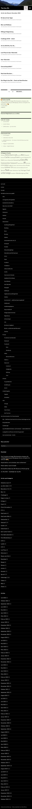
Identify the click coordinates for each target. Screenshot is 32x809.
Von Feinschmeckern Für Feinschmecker (10, 416)
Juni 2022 (3, 665)
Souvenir (26, 167)
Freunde (22, 157)
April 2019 (4, 781)
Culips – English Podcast (8, 146)
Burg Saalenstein (6, 422)
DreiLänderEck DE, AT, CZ (10, 240)
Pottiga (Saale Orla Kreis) (9, 312)
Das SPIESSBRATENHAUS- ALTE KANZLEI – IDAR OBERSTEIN (17, 428)
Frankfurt (6, 262)
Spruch (3, 170)
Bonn (5, 231)
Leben (6, 165)
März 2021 (4, 710)
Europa (4, 334)
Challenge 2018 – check (8, 38)
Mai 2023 (3, 643)
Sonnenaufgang (20, 167)
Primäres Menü (30, 8)
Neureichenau (19, 165)
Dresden (6, 246)
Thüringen (23, 170)
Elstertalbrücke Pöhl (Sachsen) (11, 253)
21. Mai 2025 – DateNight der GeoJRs (11, 471)
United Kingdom (6, 391)
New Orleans (7, 410)
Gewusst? (13, 163)
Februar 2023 (4, 652)
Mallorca (6, 359)
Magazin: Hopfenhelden (8, 143)
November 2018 (5, 796)
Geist (2, 160)
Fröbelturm (6, 265)
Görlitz (5, 271)
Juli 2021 (3, 698)
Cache (7, 157)
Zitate (2, 586)
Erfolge (3, 501)
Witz (2, 583)
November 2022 (5, 662)
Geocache (10, 160)
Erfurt (5, 256)
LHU (2, 547)
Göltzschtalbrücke (8, 268)
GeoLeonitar (5, 163)
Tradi (28, 170)
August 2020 (4, 732)
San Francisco (7, 413)
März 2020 (4, 747)
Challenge (12, 157)
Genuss (6, 160)
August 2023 (4, 637)
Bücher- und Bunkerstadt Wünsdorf (12, 328)
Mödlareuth (7, 303)
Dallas (5, 406)
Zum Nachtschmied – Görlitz (9, 435)
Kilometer (28, 163)
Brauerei (26, 155)
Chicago (6, 403)
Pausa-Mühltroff (8, 309)
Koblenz (6, 297)
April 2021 (4, 707)
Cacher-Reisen (6, 124)
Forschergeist (6, 135)
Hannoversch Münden (9, 275)
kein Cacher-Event (6, 531)
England (6, 394)
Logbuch (11, 165)
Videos (3, 580)
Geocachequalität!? (6, 66)
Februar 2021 (4, 713)
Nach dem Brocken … (7, 73)
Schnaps (2, 167)
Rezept (2, 562)
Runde (28, 165)
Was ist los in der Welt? (8, 206)
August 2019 (4, 768)
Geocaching (16, 160)
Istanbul (4, 215)
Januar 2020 (4, 753)
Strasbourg (8, 350)
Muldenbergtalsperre (9, 306)
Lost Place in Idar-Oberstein (9, 52)
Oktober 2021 (4, 689)
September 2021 (5, 692)
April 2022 (4, 671)
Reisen (24, 165)
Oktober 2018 (4, 799)
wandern (13, 173)
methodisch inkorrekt (8, 137)
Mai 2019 (3, 778)
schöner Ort (9, 167)
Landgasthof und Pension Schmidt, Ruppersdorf (13, 432)
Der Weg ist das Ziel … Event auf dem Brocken (14, 80)
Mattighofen (9, 369)
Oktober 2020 (4, 726)
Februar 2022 (4, 677)
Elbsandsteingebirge (8, 250)
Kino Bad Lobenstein (6, 534)
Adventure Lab (11, 155)
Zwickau (6, 331)
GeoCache (3, 513)
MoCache (3, 553)
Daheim (6, 237)
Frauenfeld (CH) (8, 381)
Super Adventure (13, 170)
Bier (22, 155)
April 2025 (4, 613)
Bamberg (6, 228)
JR (24, 162)
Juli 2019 (3, 771)
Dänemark (6, 341)
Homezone (5, 212)
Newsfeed (3, 559)
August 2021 (4, 695)
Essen (5, 259)
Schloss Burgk (7, 319)
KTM (2, 165)
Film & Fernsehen (5, 507)
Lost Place (3, 550)
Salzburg (8, 372)
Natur (15, 165)
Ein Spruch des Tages (7, 18)
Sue (7, 169)
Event (17, 157)
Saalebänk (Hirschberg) (9, 278)
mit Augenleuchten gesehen (9, 199)
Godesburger (6, 425)
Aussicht (19, 155)
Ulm (5, 322)
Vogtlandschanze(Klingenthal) (11, 293)
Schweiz (4, 378)
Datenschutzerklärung (6, 807)
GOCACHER (6, 121)
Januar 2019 (4, 790)
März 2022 (4, 674)
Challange (3, 495)
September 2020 (5, 729)
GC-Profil (3, 184)
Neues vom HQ (5, 556)
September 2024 (5, 631)
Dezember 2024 (5, 625)
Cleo (4, 196)
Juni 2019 (3, 775)
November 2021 (5, 686)
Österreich (6, 362)
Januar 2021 (4, 716)
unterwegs (6, 173)
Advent (3, 155)
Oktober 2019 (4, 762)
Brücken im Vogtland (9, 325)
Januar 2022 (4, 680)
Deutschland (5, 221)
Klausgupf (6, 287)
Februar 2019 (4, 787)
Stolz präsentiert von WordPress (19, 807)
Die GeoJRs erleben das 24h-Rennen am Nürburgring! (15, 468)
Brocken (2, 157)
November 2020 (5, 723)
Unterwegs (4, 577)
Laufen (2, 544)
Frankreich (6, 344)
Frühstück (26, 157)
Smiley (14, 167)
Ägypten (4, 209)
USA (4, 400)
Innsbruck (8, 366)
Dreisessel (6, 243)
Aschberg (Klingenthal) (9, 224)
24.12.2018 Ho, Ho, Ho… (8, 45)
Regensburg (7, 315)
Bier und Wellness (6, 25)
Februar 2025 (4, 619)
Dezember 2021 (5, 683)
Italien (5, 353)
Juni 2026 (3, 597)
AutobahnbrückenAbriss (8, 202)
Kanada (4, 218)
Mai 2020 (3, 741)
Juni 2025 (3, 607)
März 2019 (4, 784)
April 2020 (4, 744)
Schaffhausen (7, 384)
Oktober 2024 (4, 628)
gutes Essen (20, 163)
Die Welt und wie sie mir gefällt (7, 193)
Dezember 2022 (5, 658)
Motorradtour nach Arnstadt (8, 465)
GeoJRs (24, 159)
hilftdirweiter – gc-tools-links (9, 126)
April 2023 (4, 646)
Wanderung (19, 173)
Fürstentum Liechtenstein (10, 337)
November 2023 (5, 634)
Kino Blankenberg (5, 537)
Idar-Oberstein (5, 59)
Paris (7, 347)
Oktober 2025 (4, 600)
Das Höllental (7, 281)
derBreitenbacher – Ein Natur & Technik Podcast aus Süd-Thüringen (15, 141)
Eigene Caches (4, 498)
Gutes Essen (4, 528)
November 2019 (5, 759)
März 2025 (4, 616)
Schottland (6, 397)
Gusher (2, 187)
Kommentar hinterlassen (15, 19)
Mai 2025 (3, 610)
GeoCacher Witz (5, 516)
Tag (19, 170)
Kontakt (2, 190)
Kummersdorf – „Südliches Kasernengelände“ (14, 300)
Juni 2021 (3, 701)
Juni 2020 (3, 738)
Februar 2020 (4, 750)
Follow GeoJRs (6, 99)
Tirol (7, 375)
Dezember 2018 (5, 793)
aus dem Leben (5, 486)
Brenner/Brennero (10, 356)
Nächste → (19, 91)
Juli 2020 (3, 735)
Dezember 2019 (5, 756)
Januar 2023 (4, 655)
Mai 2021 (3, 704)
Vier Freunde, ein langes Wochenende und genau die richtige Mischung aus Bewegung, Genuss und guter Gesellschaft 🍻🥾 (15, 102)
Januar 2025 (4, 622)
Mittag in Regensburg (7, 31)
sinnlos (3, 568)
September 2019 (5, 765)
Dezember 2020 (5, 720)
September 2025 (5, 604)
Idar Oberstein (7, 284)
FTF (30, 157)
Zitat (26, 173)
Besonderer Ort (5, 489)
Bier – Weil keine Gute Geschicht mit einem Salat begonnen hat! (17, 419)
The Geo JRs (5, 8)
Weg (24, 173)
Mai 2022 (3, 668)
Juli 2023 (3, 640)
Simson (3, 565)
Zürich (5, 388)
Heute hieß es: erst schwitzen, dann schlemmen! (13, 462)
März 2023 (4, 649)
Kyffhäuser (6, 290)
